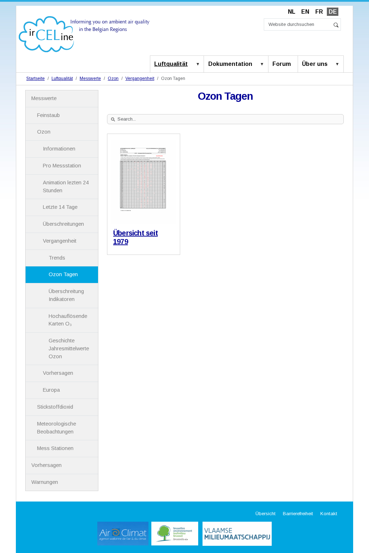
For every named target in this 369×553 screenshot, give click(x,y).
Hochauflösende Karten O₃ (68, 320)
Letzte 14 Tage (60, 207)
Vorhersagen (58, 373)
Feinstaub (48, 115)
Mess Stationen (55, 448)
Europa (51, 390)
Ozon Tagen (63, 274)
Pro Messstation (62, 165)
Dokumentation (230, 64)
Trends (57, 258)
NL (291, 12)
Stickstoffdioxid (55, 407)
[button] (199, 64)
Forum (281, 64)
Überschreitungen (63, 224)
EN (305, 12)
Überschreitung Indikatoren (66, 295)
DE (333, 12)
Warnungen (44, 482)
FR (319, 12)
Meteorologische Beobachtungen (56, 428)
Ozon (113, 78)
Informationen (59, 149)
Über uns (315, 64)
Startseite (35, 78)
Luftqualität (171, 64)
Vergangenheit (139, 78)
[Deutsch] (84, 33)
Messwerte (90, 78)
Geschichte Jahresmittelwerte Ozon (69, 348)
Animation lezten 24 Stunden (66, 186)
